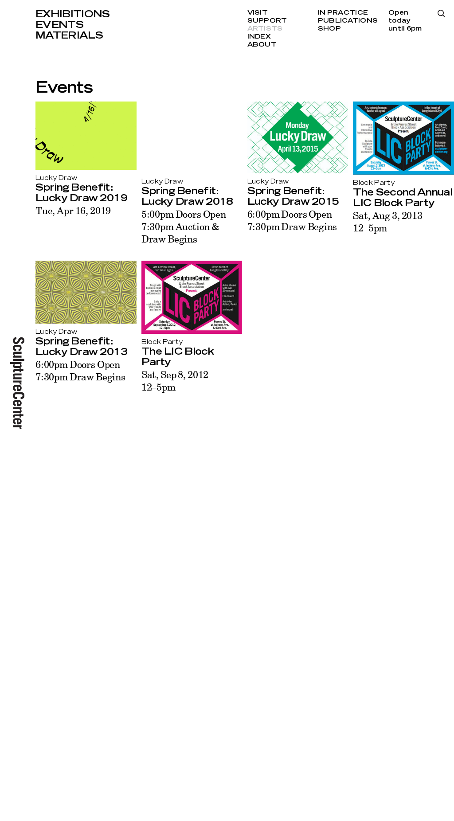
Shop (329, 29)
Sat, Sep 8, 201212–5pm (174, 380)
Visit (257, 13)
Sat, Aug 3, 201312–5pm (387, 221)
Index (259, 37)
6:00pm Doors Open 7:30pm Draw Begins (292, 220)
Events (59, 25)
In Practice (343, 13)
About (262, 45)
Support (267, 21)
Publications (348, 21)
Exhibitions (72, 14)
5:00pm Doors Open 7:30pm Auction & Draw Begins (183, 226)
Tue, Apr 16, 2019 (73, 210)
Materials (69, 35)
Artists (265, 29)
